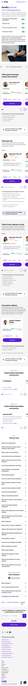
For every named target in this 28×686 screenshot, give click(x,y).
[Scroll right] (25, 109)
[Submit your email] (24, 616)
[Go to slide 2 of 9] (3, 394)
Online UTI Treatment (6, 647)
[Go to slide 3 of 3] (4, 427)
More (19, 99)
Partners (3, 675)
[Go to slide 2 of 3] (3, 427)
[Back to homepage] (6, 2)
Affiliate (3, 674)
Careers (3, 664)
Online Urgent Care (6, 641)
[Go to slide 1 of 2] (2, 109)
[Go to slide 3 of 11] (4, 270)
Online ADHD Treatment (7, 657)
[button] (14, 443)
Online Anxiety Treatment (7, 653)
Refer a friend (14, 624)
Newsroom (4, 677)
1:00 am (9, 335)
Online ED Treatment (6, 655)
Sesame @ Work (5, 672)
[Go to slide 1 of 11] (2, 270)
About (3, 661)
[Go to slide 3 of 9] (4, 394)
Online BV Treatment (6, 649)
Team (3, 662)
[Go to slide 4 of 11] (5, 270)
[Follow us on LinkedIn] (10, 632)
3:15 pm (10, 176)
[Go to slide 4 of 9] (5, 394)
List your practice (5, 670)
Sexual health (7, 414)
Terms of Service (5, 667)
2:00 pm (10, 99)
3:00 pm (15, 99)
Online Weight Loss (6, 645)
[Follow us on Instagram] (7, 632)
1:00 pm (5, 99)
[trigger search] (25, 2)
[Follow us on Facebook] (3, 632)
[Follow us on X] (5, 632)
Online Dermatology (6, 651)
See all (3, 150)
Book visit (16, 104)
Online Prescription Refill (7, 643)
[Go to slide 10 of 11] (12, 270)
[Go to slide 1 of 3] (2, 427)
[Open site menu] (2, 2)
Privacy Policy (4, 669)
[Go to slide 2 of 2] (3, 109)
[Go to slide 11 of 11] (13, 270)
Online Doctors (5, 639)
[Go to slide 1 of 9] (2, 394)
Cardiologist (7, 381)
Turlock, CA (21, 1)
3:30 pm (15, 176)
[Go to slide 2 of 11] (3, 270)
